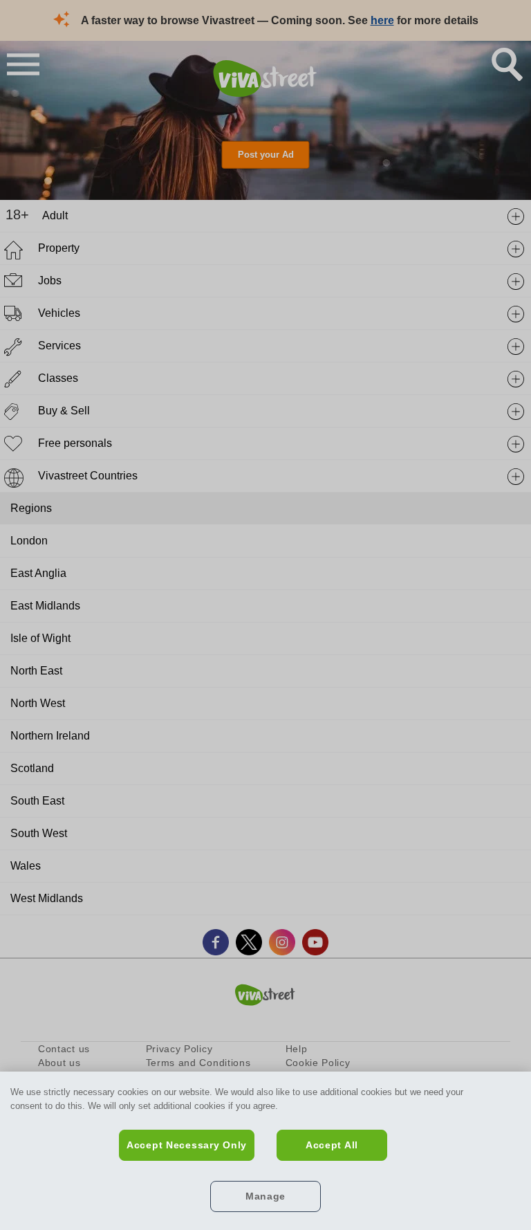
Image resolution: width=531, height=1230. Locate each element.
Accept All (332, 1144)
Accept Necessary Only (187, 1144)
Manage (265, 1196)
